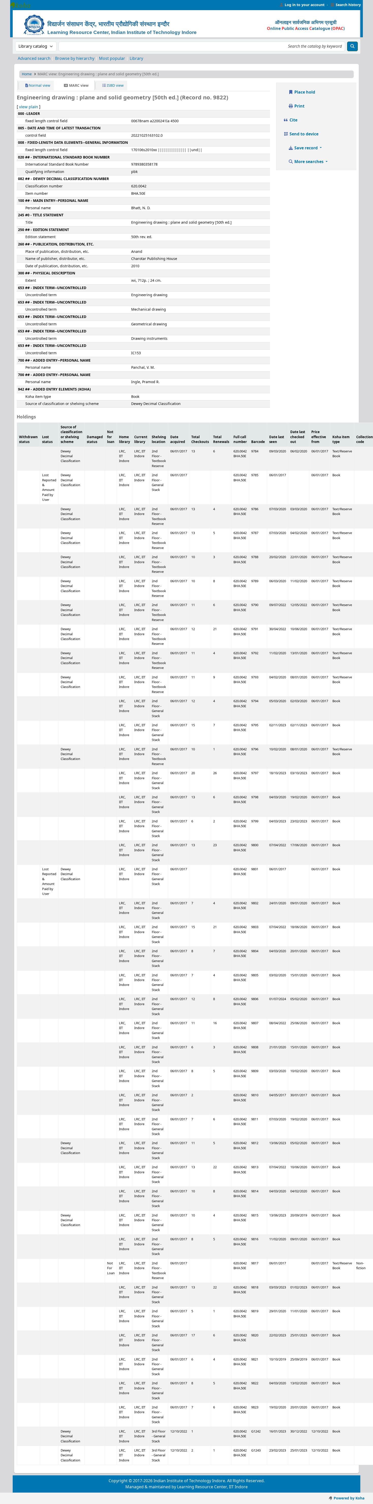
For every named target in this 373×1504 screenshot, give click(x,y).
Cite (293, 120)
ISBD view (115, 85)
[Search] (352, 46)
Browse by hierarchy (74, 59)
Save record (306, 148)
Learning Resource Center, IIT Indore (23, 5)
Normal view (39, 85)
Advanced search (34, 59)
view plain (28, 107)
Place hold (304, 92)
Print (298, 106)
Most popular (112, 59)
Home (27, 74)
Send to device (303, 134)
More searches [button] (309, 162)
